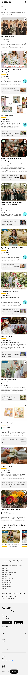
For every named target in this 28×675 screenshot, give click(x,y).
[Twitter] (7, 627)
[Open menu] (2, 2)
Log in (3, 614)
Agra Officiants (5, 570)
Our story (4, 636)
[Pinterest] (4, 627)
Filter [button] (15, 671)
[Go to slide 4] (15, 33)
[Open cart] (26, 2)
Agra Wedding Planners (7, 582)
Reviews (3, 639)
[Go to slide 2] (13, 33)
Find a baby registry (6, 618)
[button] (25, 19)
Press (3, 643)
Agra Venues (4, 588)
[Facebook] (2, 627)
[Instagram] (9, 627)
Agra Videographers (6, 584)
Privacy (3, 656)
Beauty (19, 6)
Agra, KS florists (5, 9)
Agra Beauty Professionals (7, 578)
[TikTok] (11, 627)
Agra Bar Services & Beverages (9, 572)
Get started (7, 622)
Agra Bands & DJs (6, 580)
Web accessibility (5, 663)
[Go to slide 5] (16, 66)
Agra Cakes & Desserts (7, 574)
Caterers (9, 6)
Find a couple (5, 616)
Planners (24, 6)
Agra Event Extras (6, 568)
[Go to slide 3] (14, 33)
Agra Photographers (6, 586)
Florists (14, 6)
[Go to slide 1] (12, 33)
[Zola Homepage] (7, 2)
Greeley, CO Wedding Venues (8, 598)
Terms (3, 658)
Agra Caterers (5, 576)
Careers (3, 641)
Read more (16, 90)
